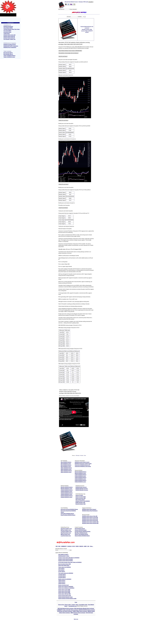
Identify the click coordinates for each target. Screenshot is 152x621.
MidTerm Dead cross (65, 534)
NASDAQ (69, 546)
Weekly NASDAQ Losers (80, 473)
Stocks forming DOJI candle (64, 595)
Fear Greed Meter (7, 30)
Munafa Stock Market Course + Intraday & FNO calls (76, 1)
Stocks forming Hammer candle (65, 597)
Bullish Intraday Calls (80, 502)
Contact (73, 604)
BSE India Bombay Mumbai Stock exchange (84, 608)
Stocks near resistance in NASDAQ (66, 587)
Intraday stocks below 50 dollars (65, 559)
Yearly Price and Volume (63, 207)
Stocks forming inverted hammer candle (67, 598)
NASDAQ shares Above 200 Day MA (90, 523)
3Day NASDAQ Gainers (66, 462)
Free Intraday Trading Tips (9, 39)
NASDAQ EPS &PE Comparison (11, 46)
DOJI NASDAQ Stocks (80, 528)
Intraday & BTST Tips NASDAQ (83, 501)
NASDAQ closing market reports (82, 462)
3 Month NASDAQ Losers (66, 494)
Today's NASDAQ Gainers (9, 55)
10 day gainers (61, 571)
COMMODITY (64, 546)
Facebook (82, 455)
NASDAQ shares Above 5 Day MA (89, 516)
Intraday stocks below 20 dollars (65, 560)
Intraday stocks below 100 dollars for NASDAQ (68, 557)
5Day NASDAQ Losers (66, 466)
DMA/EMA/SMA (78, 50)
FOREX (77, 546)
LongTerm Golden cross (66, 531)
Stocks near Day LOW (80, 498)
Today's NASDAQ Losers (9, 57)
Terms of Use (61, 604)
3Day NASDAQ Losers (66, 463)
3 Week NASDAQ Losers (80, 478)
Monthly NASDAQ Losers (66, 488)
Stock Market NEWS (8, 27)
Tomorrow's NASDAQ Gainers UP (82, 465)
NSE (57, 546)
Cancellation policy (83, 604)
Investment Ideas (7, 32)
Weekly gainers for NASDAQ (64, 579)
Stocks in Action (79, 495)
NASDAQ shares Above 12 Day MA (90, 517)
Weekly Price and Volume (63, 120)
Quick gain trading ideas (63, 565)
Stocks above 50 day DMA (64, 592)
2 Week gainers (61, 580)
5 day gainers (61, 570)
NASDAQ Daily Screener (81, 487)
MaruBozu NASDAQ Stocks (81, 532)
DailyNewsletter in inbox (63, 556)
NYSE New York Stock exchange (64, 611)
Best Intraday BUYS (8, 52)
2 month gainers (62, 574)
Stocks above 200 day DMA (64, 593)
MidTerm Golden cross (66, 530)
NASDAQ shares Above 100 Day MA (90, 521)
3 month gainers (62, 576)
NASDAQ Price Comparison (10, 47)
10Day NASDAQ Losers (66, 469)
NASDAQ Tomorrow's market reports (83, 463)
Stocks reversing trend (63, 585)
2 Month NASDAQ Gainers (67, 490)
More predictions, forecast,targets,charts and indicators (68, 53)
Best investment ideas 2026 (64, 564)
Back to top (76, 619)
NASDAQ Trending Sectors (10, 44)
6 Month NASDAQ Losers (66, 497)
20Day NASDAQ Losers (66, 472)
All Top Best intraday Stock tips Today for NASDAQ (69, 562)
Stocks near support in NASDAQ (65, 586)
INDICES (81, 546)
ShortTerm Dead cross (66, 532)
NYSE (73, 546)
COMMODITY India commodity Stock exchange (67, 609)
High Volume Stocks (80, 499)
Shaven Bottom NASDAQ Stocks (82, 535)
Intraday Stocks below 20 (9, 37)
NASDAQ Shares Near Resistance (89, 510)
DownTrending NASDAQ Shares (68, 515)
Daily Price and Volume (63, 56)
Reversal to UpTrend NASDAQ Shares (69, 509)
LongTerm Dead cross (66, 535)
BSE (59, 546)
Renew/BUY (91, 1)
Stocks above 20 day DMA (64, 591)
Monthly (66, 50)
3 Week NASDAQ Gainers (80, 477)
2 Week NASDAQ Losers (80, 476)
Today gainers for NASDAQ (64, 567)
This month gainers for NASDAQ (65, 573)
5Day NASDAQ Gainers (66, 465)
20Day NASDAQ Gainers (66, 470)
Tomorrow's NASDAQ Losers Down (83, 466)
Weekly (63, 50)
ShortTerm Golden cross (66, 528)
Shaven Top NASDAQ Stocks (81, 534)
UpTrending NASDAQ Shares (67, 513)
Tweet (85, 455)
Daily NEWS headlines (63, 554)
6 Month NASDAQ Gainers (67, 495)
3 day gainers (61, 568)
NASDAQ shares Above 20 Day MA (90, 519)
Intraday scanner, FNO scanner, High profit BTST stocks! (87, 31)
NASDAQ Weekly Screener (82, 488)
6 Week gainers (61, 583)
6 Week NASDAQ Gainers (80, 480)
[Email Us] (71, 4)
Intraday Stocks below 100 (9, 34)
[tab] (66, 4)
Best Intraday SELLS (8, 54)
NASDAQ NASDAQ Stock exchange (87, 609)
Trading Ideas (7, 33)
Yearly (70, 50)
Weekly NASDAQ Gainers (80, 471)
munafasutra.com (73, 606)
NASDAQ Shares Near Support (89, 509)
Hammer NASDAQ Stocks (80, 530)
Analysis (73, 50)
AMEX (85, 546)
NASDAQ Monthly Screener (82, 490)
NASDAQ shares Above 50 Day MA (90, 520)
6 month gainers (62, 577)
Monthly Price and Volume (63, 184)
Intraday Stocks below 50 (9, 36)
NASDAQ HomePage (8, 26)
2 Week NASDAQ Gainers (80, 474)
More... (91, 546)
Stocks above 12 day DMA (64, 589)
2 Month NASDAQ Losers (66, 491)
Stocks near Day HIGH (81, 496)
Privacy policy (68, 604)
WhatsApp (77, 455)
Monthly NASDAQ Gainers (67, 487)
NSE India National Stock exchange (66, 608)
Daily (60, 50)
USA (88, 546)
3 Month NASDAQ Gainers (67, 492)
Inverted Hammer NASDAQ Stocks (82, 531)
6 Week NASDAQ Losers (80, 481)
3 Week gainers (61, 581)
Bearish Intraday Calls (81, 503)
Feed (76, 602)
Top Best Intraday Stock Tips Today (12, 29)
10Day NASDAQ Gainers (66, 467)
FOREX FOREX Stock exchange (80, 611)
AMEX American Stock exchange (78, 612)
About (77, 604)
